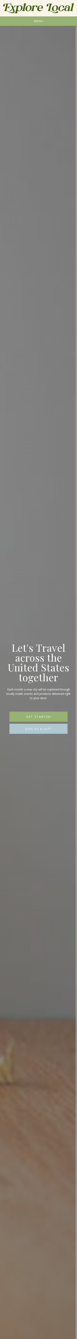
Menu (38, 21)
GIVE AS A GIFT (38, 729)
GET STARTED (38, 717)
